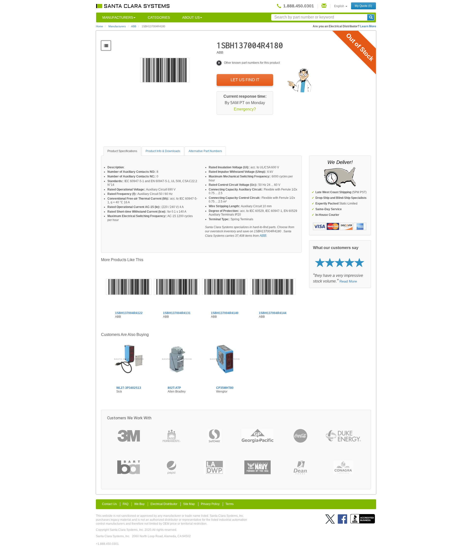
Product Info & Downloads (163, 151)
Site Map (189, 504)
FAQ (125, 504)
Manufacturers (117, 17)
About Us (191, 17)
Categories (159, 17)
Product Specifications (122, 151)
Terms (229, 504)
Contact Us (109, 504)
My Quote (363, 6)
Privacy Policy (210, 504)
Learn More (368, 26)
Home (99, 26)
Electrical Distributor (163, 504)
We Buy (139, 504)
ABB (263, 235)
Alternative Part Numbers (205, 151)
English (339, 6)
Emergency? (245, 109)
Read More (348, 281)
